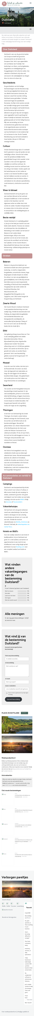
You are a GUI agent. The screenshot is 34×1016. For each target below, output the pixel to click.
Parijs (16, 794)
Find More (24, 713)
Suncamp (8, 502)
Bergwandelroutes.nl (18, 769)
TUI (15, 783)
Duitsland (7, 23)
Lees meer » (25, 797)
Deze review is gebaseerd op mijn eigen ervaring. (18, 693)
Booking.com (20, 547)
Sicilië (8, 906)
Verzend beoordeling (13, 699)
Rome (16, 853)
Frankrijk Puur (27, 769)
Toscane (13, 906)
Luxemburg (20, 906)
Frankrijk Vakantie (7, 771)
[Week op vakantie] (12, 3)
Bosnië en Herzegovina (9, 917)
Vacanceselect (17, 502)
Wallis (4, 906)
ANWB (22, 499)
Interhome (24, 522)
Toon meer (29, 1000)
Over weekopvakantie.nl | (9, 1012)
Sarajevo (16, 823)
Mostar (29, 918)
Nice (16, 808)
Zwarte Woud (6, 900)
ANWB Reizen (8, 785)
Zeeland (16, 838)
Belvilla (18, 522)
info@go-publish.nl (23, 1012)
